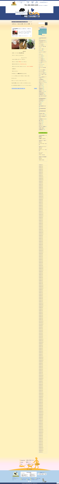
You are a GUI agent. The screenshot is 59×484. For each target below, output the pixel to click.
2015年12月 (40, 357)
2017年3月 (40, 334)
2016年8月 (40, 345)
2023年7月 (40, 220)
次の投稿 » (35, 88)
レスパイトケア (41, 64)
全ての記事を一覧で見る (43, 132)
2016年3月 (40, 352)
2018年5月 (40, 313)
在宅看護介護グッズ (41, 94)
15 (40, 31)
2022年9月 (40, 235)
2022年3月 (40, 244)
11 (43, 30)
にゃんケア (40, 50)
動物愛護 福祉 (41, 88)
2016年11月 (40, 340)
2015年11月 (40, 358)
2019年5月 (40, 295)
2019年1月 (40, 301)
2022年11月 (40, 232)
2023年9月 (40, 217)
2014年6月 (40, 384)
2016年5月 (40, 349)
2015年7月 (40, 364)
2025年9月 (40, 181)
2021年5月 (40, 259)
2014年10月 (40, 378)
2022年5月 (40, 241)
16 (41, 31)
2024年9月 (40, 199)
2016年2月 (40, 354)
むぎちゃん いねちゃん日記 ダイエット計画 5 (22, 23)
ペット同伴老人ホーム (42, 60)
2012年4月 (40, 423)
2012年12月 (40, 411)
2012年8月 (40, 417)
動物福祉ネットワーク (42, 91)
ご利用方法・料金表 (38, 478)
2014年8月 (40, 381)
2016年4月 (40, 351)
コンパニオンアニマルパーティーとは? (25, 478)
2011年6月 (40, 438)
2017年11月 (40, 322)
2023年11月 (40, 214)
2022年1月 (40, 247)
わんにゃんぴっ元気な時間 (42, 67)
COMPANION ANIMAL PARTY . (29, 483)
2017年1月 (40, 337)
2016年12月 (40, 339)
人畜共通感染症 (41, 79)
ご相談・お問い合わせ (24, 479)
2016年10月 (40, 342)
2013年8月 (40, 399)
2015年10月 (40, 360)
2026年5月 (40, 169)
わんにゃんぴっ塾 (41, 71)
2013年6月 (40, 402)
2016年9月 (40, 343)
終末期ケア (40, 123)
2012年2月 (40, 426)
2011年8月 (40, 435)
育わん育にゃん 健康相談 (42, 126)
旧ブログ (40, 101)
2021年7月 (40, 256)
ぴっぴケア (40, 54)
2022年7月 (40, 238)
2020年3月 (40, 280)
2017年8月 (40, 327)
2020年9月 (40, 271)
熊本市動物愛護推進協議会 (42, 108)
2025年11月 (40, 178)
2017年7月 (40, 328)
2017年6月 (40, 330)
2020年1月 (40, 283)
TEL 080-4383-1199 (31, 5)
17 (42, 31)
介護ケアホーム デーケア (42, 82)
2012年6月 (40, 420)
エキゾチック (40, 43)
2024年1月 (40, 211)
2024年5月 (40, 205)
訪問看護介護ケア (41, 129)
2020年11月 (40, 268)
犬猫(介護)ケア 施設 (41, 113)
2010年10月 (40, 450)
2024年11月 (40, 196)
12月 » (44, 35)
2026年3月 (40, 172)
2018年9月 (40, 307)
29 (40, 34)
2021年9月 (40, 253)
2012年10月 (40, 414)
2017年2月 (40, 336)
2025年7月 (40, 184)
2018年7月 (40, 310)
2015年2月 (40, 372)
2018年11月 (40, 304)
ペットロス (40, 57)
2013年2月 (40, 408)
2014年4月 (40, 387)
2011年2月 (40, 444)
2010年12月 (40, 447)
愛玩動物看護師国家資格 (42, 98)
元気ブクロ (40, 85)
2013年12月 (40, 393)
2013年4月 (40, 405)
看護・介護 (40, 120)
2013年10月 (40, 396)
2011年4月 (40, 441)
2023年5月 (40, 223)
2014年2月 (40, 390)
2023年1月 (40, 229)
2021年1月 (40, 265)
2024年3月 (40, 208)
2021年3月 (40, 262)
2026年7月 (40, 166)
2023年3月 (40, 226)
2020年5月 (40, 277)
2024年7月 (40, 202)
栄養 (39, 104)
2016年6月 (40, 348)
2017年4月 (40, 333)
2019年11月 (40, 286)
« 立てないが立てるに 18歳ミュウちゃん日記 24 (18, 88)
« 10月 (42, 35)
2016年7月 (40, 346)
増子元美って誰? (33, 478)
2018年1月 (40, 319)
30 (41, 34)
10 (42, 30)
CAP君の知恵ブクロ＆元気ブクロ (34, 479)
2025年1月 (40, 193)
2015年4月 (40, 369)
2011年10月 (40, 432)
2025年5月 (40, 187)
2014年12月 (40, 375)
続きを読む (44, 138)
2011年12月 (40, 429)
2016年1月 (40, 355)
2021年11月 (40, 250)
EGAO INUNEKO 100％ (42, 40)
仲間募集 (29, 479)
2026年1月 (40, 175)
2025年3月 (40, 190)
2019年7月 (40, 292)
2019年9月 (40, 289)
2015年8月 (40, 363)
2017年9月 (40, 325)
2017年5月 (40, 331)
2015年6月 (40, 366)
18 (43, 31)
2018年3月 (40, 316)
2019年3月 (40, 298)
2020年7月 (40, 274)
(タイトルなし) (41, 152)
